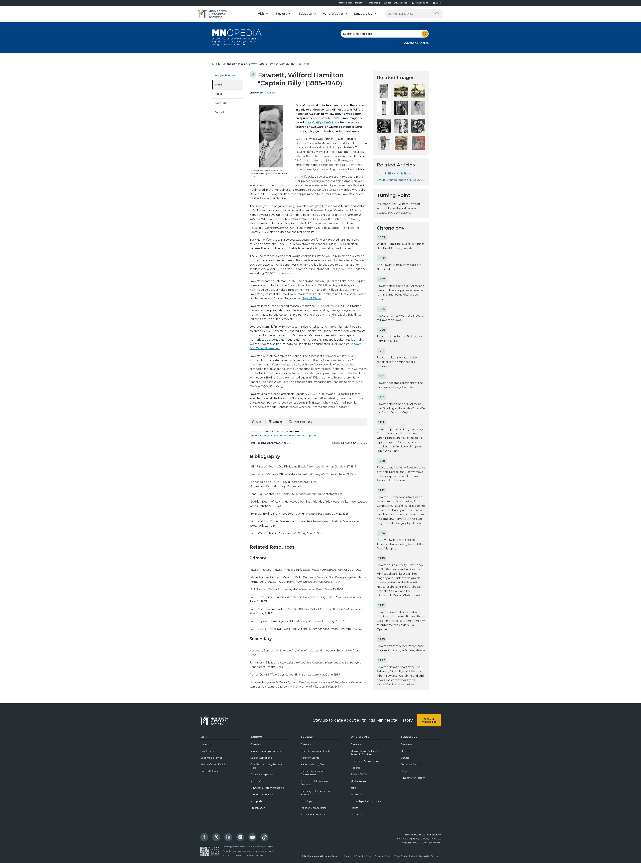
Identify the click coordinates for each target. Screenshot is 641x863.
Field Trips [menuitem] (306, 801)
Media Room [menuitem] (358, 781)
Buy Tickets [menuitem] (207, 751)
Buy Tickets (400, 3)
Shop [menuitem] (404, 771)
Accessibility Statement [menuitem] (430, 856)
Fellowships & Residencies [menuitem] (366, 801)
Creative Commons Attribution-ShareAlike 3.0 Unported (283, 435)
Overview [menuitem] (255, 744)
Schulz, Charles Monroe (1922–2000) (401, 179)
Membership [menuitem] (408, 751)
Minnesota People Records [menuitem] (266, 751)
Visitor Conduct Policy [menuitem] (404, 856)
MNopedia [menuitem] (256, 801)
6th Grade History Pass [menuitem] (313, 814)
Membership (373, 3)
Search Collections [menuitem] (261, 757)
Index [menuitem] (218, 84)
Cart (438, 3)
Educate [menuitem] (306, 736)
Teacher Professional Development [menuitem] (312, 773)
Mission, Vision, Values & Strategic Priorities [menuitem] (364, 753)
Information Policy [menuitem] (362, 856)
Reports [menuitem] (355, 767)
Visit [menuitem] (203, 736)
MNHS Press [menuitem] (257, 781)
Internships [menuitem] (357, 794)
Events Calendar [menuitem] (209, 771)
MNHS (216, 63)
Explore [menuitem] (256, 736)
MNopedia (229, 63)
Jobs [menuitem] (353, 787)
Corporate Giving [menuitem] (410, 764)
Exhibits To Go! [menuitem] (359, 774)
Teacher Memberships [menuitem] (313, 807)
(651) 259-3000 (410, 842)
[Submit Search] (425, 34)
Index (242, 63)
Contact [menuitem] (219, 112)
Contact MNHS (432, 842)
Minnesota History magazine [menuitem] (267, 787)
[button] (263, 14)
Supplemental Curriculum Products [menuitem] (315, 783)
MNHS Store (346, 3)
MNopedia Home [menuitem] (225, 75)
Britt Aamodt (268, 92)
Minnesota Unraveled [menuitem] (262, 794)
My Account (421, 3)
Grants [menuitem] (354, 807)
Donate (359, 3)
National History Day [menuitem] (312, 764)
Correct (277, 421)
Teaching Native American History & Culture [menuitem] (315, 793)
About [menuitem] (218, 93)
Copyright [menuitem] (221, 103)
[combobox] (385, 34)
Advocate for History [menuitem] (413, 777)
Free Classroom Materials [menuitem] (315, 751)
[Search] (437, 13)
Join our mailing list (429, 720)
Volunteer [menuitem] (356, 814)
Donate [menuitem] (405, 757)
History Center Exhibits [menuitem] (213, 764)
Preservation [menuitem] (257, 807)
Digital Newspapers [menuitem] (261, 774)
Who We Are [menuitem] (360, 736)
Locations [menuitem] (206, 744)
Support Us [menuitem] (409, 736)
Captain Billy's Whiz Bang (321, 122)
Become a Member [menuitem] (211, 757)
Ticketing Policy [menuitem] (382, 856)
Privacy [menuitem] (347, 856)
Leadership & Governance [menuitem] (366, 761)
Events (387, 3)
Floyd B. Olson (311, 298)
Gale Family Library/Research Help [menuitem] (267, 766)
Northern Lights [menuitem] (309, 757)
